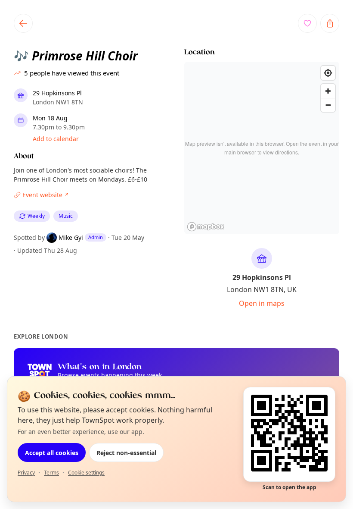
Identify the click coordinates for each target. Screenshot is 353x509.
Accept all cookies (51, 453)
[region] (261, 148)
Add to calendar (56, 139)
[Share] (329, 23)
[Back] (23, 23)
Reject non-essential (126, 453)
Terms (51, 472)
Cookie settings (86, 472)
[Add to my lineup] (307, 23)
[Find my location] (328, 73)
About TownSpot (258, 383)
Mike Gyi (71, 237)
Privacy (26, 472)
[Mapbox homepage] (206, 227)
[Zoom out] (328, 105)
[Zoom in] (328, 91)
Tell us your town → (98, 383)
